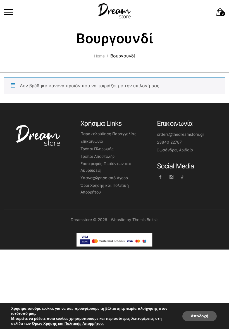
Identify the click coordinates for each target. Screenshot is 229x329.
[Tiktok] (182, 176)
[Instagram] (171, 176)
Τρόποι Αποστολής (97, 156)
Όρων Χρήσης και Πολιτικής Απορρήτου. (68, 323)
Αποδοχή (199, 316)
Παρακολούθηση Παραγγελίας (108, 133)
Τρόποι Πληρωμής (97, 148)
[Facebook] (160, 176)
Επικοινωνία (91, 141)
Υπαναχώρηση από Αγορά (104, 177)
